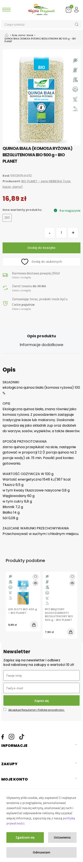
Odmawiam (41, 852)
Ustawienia (62, 837)
